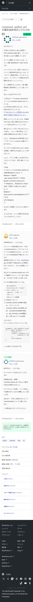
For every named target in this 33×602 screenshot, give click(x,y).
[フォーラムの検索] (21, 19)
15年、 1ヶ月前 (13, 238)
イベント (20, 544)
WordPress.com (8, 556)
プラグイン (21, 532)
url (23, 440)
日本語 (8, 574)
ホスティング (6, 532)
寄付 (19, 547)
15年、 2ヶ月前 (16, 40)
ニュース (5, 528)
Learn (4, 541)
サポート (5, 544)
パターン (20, 535)
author (5, 440)
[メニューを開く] (30, 2)
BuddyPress (7, 566)
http (19, 440)
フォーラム (5, 8)
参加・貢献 (21, 541)
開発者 (4, 547)
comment (12, 440)
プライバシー (6, 535)
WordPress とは (7, 525)
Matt (4, 560)
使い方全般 (14, 13)
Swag (20, 550)
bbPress (5, 563)
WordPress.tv (7, 550)
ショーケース (21, 525)
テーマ (19, 528)
